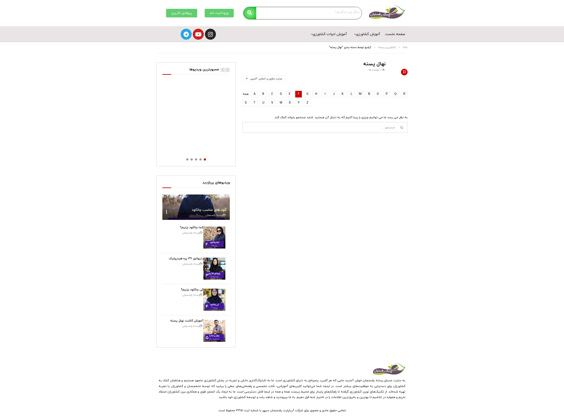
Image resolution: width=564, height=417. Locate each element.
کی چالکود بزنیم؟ (192, 290)
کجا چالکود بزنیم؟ (191, 227)
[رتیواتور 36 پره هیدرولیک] (214, 269)
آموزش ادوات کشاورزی (330, 34)
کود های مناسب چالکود (209, 210)
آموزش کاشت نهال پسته (186, 321)
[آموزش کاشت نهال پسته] (214, 331)
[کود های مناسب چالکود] (196, 207)
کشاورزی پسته (387, 47)
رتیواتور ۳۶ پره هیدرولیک (186, 258)
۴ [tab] (192, 159)
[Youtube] (198, 34)
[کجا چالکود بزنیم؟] (214, 237)
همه (246, 94)
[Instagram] (210, 34)
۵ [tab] (187, 159)
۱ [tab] (205, 159)
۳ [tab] (196, 159)
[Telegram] (186, 34)
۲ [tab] (200, 159)
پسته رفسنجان (214, 215)
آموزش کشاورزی (368, 34)
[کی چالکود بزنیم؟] (214, 300)
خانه (405, 47)
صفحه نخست (395, 34)
